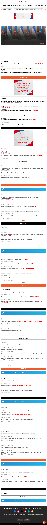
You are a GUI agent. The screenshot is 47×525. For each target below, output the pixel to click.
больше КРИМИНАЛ (23, 427)
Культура (24, 5)
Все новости (3, 5)
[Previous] (1, 9)
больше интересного (23, 459)
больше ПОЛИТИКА (23, 185)
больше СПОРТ (23, 397)
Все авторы (23, 128)
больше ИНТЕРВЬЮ (23, 161)
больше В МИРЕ (23, 368)
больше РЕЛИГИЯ (23, 496)
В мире (12, 5)
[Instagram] (18, 511)
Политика (30, 5)
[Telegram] (29, 511)
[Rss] (32, 511)
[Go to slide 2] (41, 43)
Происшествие (18, 5)
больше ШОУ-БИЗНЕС (23, 338)
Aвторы (8, 5)
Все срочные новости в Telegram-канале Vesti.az (15, 189)
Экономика (35, 5)
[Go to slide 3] (43, 43)
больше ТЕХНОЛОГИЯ (23, 489)
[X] (22, 511)
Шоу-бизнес (41, 5)
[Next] (46, 9)
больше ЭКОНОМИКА (23, 246)
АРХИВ (20, 508)
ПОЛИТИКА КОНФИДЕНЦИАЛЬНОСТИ (30, 508)
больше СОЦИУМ (23, 285)
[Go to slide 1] (40, 43)
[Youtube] (25, 511)
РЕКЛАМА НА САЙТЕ (8, 508)
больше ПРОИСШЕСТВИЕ (23, 309)
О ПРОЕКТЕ (41, 508)
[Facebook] (15, 511)
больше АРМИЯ (23, 223)
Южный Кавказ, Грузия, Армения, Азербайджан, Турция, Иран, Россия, (16, 9)
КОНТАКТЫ (15, 508)
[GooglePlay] (20, 520)
